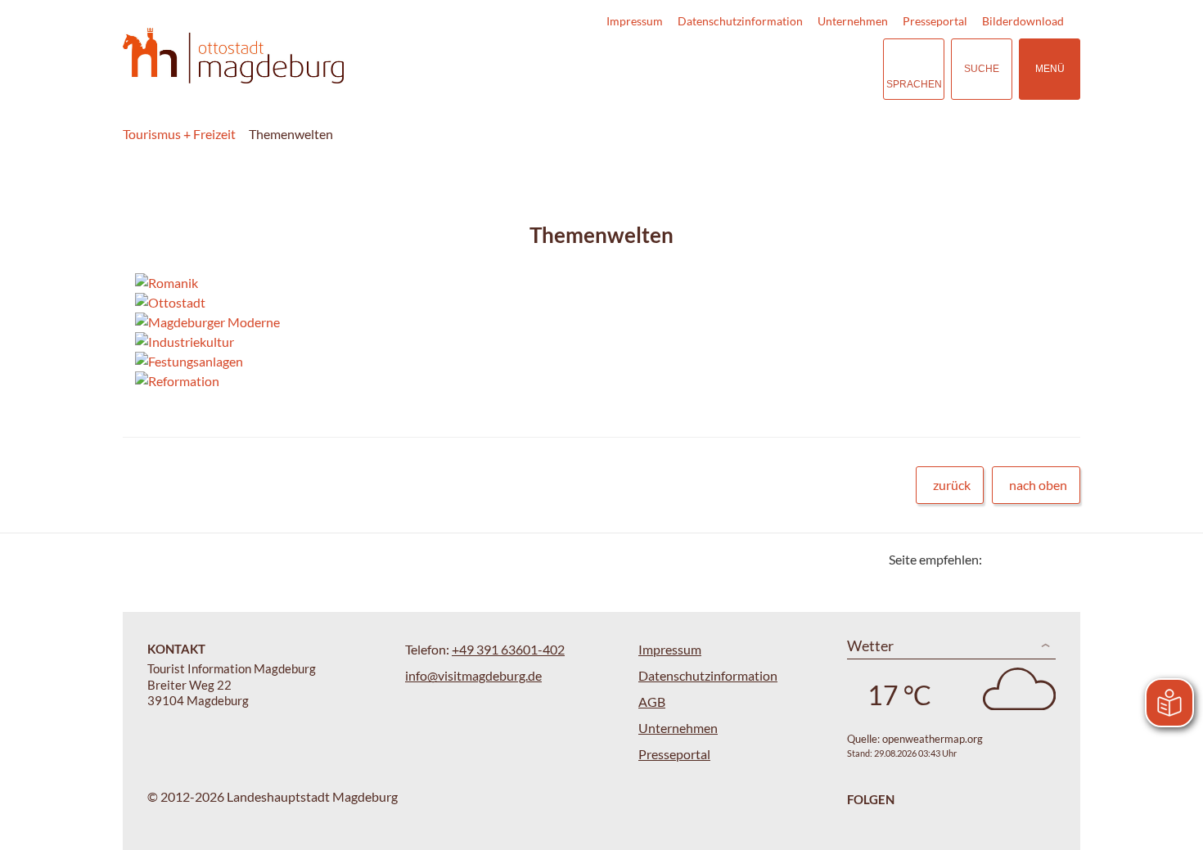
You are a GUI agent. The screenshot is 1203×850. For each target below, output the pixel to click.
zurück (952, 484)
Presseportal (935, 21)
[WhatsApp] (1062, 559)
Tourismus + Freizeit (179, 134)
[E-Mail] (1041, 559)
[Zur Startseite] (233, 56)
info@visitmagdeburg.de (473, 675)
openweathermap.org (932, 738)
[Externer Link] (770, 69)
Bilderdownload (1023, 21)
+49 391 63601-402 (508, 649)
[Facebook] (1021, 559)
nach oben (1038, 484)
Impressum (634, 21)
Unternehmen (853, 21)
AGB (651, 701)
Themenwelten (291, 134)
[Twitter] (1000, 559)
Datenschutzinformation (740, 21)
